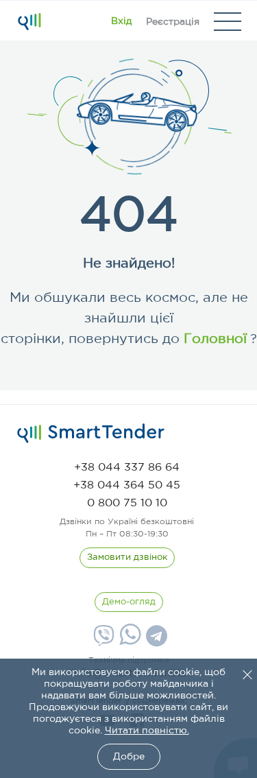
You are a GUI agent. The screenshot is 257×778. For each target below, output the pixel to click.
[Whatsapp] (128, 642)
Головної (213, 339)
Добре (129, 757)
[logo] (91, 433)
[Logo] (29, 21)
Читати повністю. (147, 731)
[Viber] (102, 640)
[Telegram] (155, 640)
